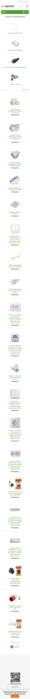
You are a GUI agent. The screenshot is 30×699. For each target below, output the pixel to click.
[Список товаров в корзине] (27, 7)
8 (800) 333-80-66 (15, 684)
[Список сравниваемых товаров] (19, 7)
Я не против (15, 696)
